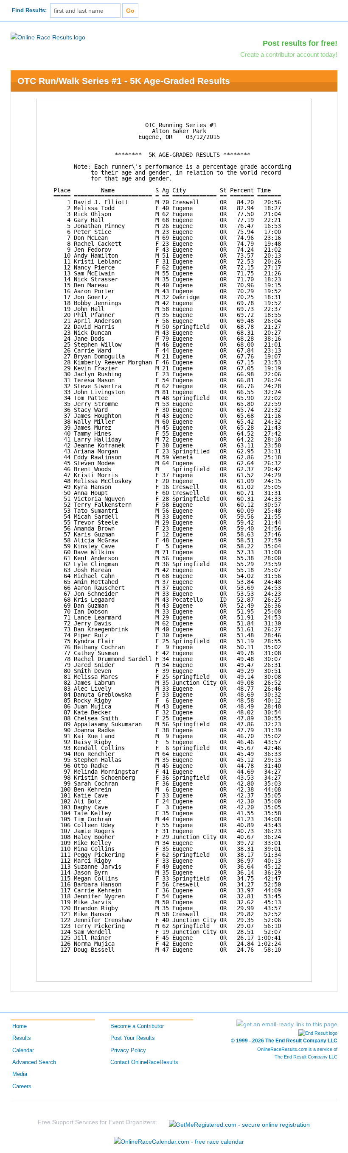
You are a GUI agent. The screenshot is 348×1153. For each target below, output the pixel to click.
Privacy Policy (128, 1050)
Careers (21, 1086)
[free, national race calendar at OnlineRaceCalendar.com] (179, 1141)
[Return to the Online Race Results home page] (48, 36)
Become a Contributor (137, 1026)
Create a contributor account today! (288, 54)
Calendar (23, 1050)
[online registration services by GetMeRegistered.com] (239, 1122)
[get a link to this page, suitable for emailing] (286, 1024)
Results (21, 1038)
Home (19, 1026)
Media (19, 1074)
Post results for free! (300, 43)
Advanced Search (34, 1062)
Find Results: (29, 11)
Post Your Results (132, 1038)
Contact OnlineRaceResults (144, 1062)
